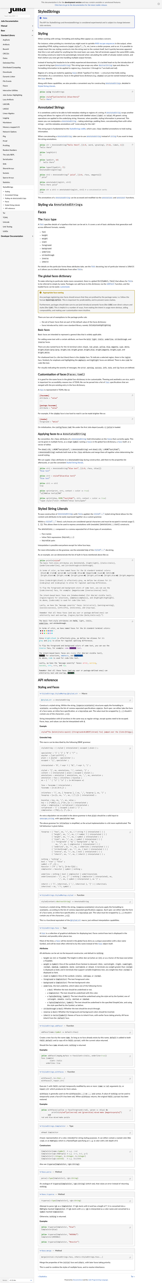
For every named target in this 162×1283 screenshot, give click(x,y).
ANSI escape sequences (105, 44)
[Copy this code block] (132, 92)
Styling (43, 33)
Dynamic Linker (9, 77)
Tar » (133, 1277)
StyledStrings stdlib (77, 129)
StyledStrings (8, 187)
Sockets (6, 173)
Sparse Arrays (8, 178)
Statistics (6, 182)
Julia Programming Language (98, 1280)
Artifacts (6, 44)
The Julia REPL (8, 155)
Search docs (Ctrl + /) (10, 16)
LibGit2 (6, 109)
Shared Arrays (8, 168)
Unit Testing (7, 227)
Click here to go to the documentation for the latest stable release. (81, 5)
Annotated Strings (51, 107)
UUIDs (5, 231)
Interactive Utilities (10, 90)
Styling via (46, 204)
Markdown (7, 122)
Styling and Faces (48, 687)
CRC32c (6, 54)
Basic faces (44, 330)
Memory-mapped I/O (11, 127)
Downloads (7, 72)
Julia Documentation (9, 21)
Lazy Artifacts (8, 100)
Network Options (10, 132)
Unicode (6, 222)
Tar (4, 213)
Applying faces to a (62, 434)
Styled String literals (74, 463)
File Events (7, 81)
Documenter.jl (77, 1280)
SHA (4, 164)
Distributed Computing (12, 67)
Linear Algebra (8, 113)
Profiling (6, 145)
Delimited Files (9, 63)
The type (47, 219)
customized (64, 287)
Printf (5, 141)
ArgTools (6, 40)
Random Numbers (10, 150)
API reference (48, 680)
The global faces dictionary (54, 276)
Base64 (6, 49)
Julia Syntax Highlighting (12, 95)
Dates (5, 58)
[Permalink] (49, 18)
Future (5, 86)
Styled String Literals (46, 86)
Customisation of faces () (61, 374)
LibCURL (6, 104)
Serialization (8, 159)
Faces (42, 212)
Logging (6, 118)
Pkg (4, 136)
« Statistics (42, 1277)
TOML (5, 217)
